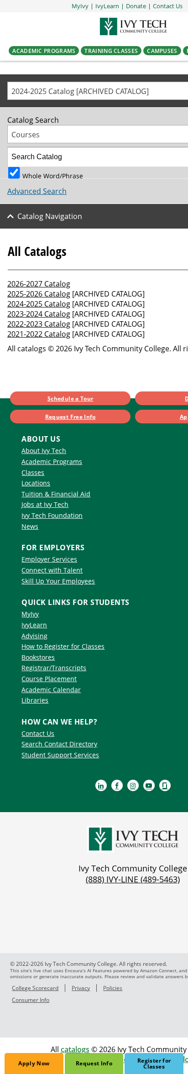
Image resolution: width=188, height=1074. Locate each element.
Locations (35, 483)
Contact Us (37, 733)
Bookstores (38, 657)
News (29, 526)
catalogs (75, 1049)
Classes (32, 472)
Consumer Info (30, 999)
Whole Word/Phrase (52, 175)
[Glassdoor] (165, 785)
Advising (34, 635)
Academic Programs (51, 461)
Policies (112, 987)
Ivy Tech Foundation (52, 515)
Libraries (34, 700)
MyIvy (30, 614)
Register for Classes (154, 1063)
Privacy (81, 987)
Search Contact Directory (59, 744)
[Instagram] (133, 785)
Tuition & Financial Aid (55, 494)
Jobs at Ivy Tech (44, 504)
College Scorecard (35, 987)
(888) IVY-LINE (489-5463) (133, 879)
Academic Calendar (51, 689)
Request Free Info (70, 417)
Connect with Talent (52, 570)
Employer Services (49, 559)
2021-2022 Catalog (38, 334)
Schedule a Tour (70, 398)
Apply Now (33, 1063)
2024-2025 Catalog (38, 304)
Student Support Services (60, 755)
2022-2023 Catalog (38, 324)
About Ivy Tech (43, 450)
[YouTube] (149, 785)
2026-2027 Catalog (38, 284)
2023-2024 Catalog (38, 314)
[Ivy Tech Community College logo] (133, 26)
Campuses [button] (162, 50)
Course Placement (49, 678)
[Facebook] (117, 785)
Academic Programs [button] (43, 50)
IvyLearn (34, 624)
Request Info (94, 1063)
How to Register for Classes (62, 646)
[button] (168, 6)
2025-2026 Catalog (38, 294)
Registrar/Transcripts (53, 667)
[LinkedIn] (101, 785)
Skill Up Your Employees (58, 581)
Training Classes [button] (111, 50)
